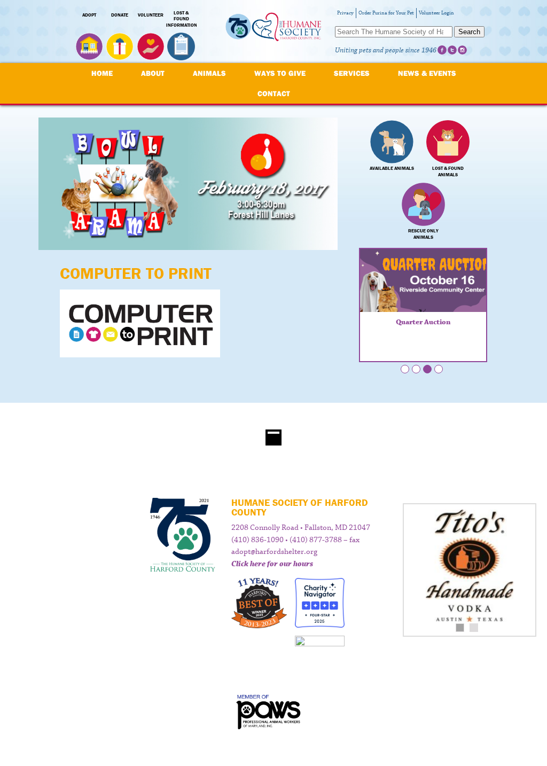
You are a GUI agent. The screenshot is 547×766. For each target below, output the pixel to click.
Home (102, 73)
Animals (209, 73)
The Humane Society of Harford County (273, 32)
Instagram (462, 49)
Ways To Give (280, 73)
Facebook (442, 49)
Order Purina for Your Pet (386, 13)
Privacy (345, 13)
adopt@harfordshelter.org (274, 551)
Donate (119, 15)
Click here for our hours (272, 564)
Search (469, 32)
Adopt (89, 15)
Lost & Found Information (181, 19)
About (153, 73)
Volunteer (150, 15)
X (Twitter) (452, 49)
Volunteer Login (436, 13)
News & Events (427, 73)
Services (352, 73)
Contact (273, 93)
